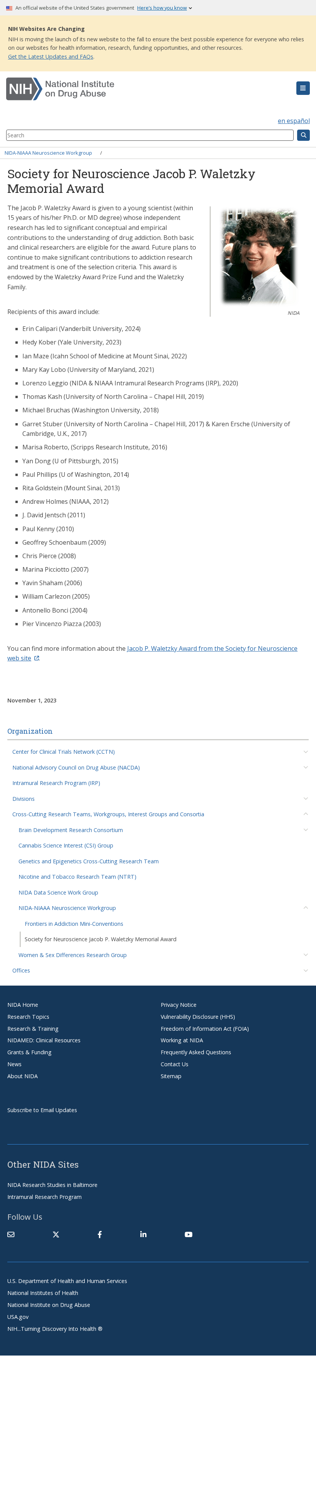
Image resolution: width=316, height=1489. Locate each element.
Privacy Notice (179, 1004)
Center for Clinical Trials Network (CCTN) (63, 751)
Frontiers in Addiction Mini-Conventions (74, 923)
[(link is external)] (55, 1234)
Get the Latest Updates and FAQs (50, 56)
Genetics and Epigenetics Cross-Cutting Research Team (88, 861)
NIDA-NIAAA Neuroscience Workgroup (48, 152)
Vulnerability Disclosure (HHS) (198, 1016)
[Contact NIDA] (10, 1234)
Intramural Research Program (44, 1196)
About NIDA (22, 1076)
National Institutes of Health (42, 1293)
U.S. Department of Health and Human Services (67, 1281)
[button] (303, 88)
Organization (30, 731)
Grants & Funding (29, 1052)
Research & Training (33, 1028)
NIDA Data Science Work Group (58, 892)
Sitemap (171, 1076)
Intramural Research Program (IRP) (56, 783)
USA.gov (18, 1316)
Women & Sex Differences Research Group (72, 955)
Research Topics (28, 1016)
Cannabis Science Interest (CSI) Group (65, 845)
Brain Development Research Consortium (70, 830)
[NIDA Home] (132, 89)
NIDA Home (22, 1004)
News (14, 1064)
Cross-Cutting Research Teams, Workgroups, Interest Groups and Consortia (108, 814)
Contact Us (174, 1064)
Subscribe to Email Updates (42, 1110)
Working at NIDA (182, 1040)
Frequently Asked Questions (196, 1052)
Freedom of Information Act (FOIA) (205, 1028)
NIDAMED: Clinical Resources (44, 1040)
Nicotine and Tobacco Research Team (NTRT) (77, 876)
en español (294, 120)
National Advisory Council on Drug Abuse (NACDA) (76, 767)
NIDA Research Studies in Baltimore (52, 1184)
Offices (21, 970)
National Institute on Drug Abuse (48, 1304)
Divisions (23, 798)
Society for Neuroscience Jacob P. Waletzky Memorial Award (100, 939)
